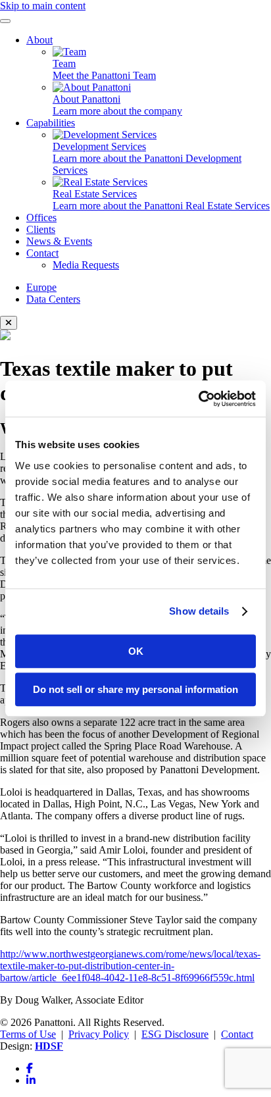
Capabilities (50, 122)
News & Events (59, 241)
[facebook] (29, 1068)
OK (135, 651)
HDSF (49, 1046)
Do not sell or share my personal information (135, 689)
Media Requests (86, 264)
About (39, 39)
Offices (41, 217)
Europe (41, 287)
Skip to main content (43, 5)
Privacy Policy (98, 1034)
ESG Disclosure (175, 1034)
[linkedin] (31, 1080)
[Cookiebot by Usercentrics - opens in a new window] (198, 398)
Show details (199, 611)
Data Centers (53, 299)
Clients (40, 229)
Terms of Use (28, 1034)
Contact (42, 253)
